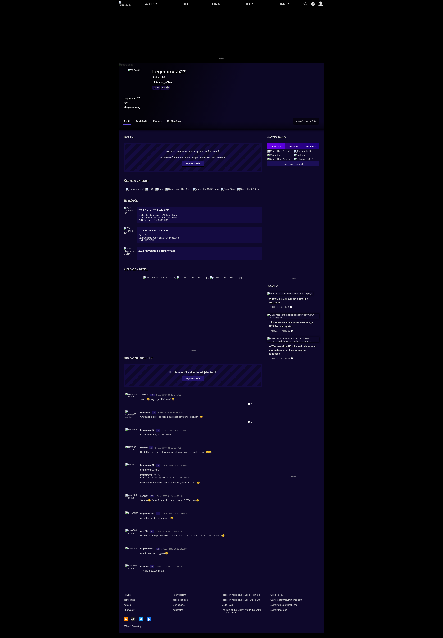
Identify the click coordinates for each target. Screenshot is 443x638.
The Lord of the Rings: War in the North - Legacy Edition (242, 611)
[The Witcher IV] (135, 189)
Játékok (151, 3)
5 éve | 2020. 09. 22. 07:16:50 (168, 395)
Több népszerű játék (293, 164)
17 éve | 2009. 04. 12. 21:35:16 (169, 567)
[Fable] (159, 189)
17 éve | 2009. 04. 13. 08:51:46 (169, 531)
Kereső (127, 605)
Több (249, 3)
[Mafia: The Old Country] (206, 189)
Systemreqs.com (279, 610)
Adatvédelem (179, 595)
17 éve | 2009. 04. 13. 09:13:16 (169, 496)
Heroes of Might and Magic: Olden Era (241, 600)
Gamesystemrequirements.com (286, 600)
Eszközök (141, 121)
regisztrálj (190, 157)
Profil (127, 121)
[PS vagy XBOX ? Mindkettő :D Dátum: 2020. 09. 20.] (226, 277)
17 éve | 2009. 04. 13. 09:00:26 (174, 514)
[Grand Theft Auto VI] (248, 189)
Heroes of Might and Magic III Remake (241, 595)
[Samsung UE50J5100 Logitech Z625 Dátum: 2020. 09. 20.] (159, 277)
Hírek (185, 3)
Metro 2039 (227, 605)
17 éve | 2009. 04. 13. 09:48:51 (168, 448)
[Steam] (133, 619)
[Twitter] (141, 619)
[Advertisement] (221, 35)
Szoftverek (129, 610)
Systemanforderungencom (283, 605)
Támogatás (129, 600)
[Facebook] (149, 619)
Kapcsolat (178, 610)
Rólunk (284, 3)
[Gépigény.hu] (125, 5)
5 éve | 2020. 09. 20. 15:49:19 (170, 413)
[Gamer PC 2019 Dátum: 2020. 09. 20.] (193, 277)
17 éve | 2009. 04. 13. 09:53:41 (174, 430)
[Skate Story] (228, 189)
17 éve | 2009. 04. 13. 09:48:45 (174, 465)
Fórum (216, 3)
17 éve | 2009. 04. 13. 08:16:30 (174, 549)
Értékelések (174, 121)
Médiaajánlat (179, 605)
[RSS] (126, 619)
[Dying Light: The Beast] (178, 189)
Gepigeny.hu (276, 595)
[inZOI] (149, 189)
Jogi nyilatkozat (180, 600)
